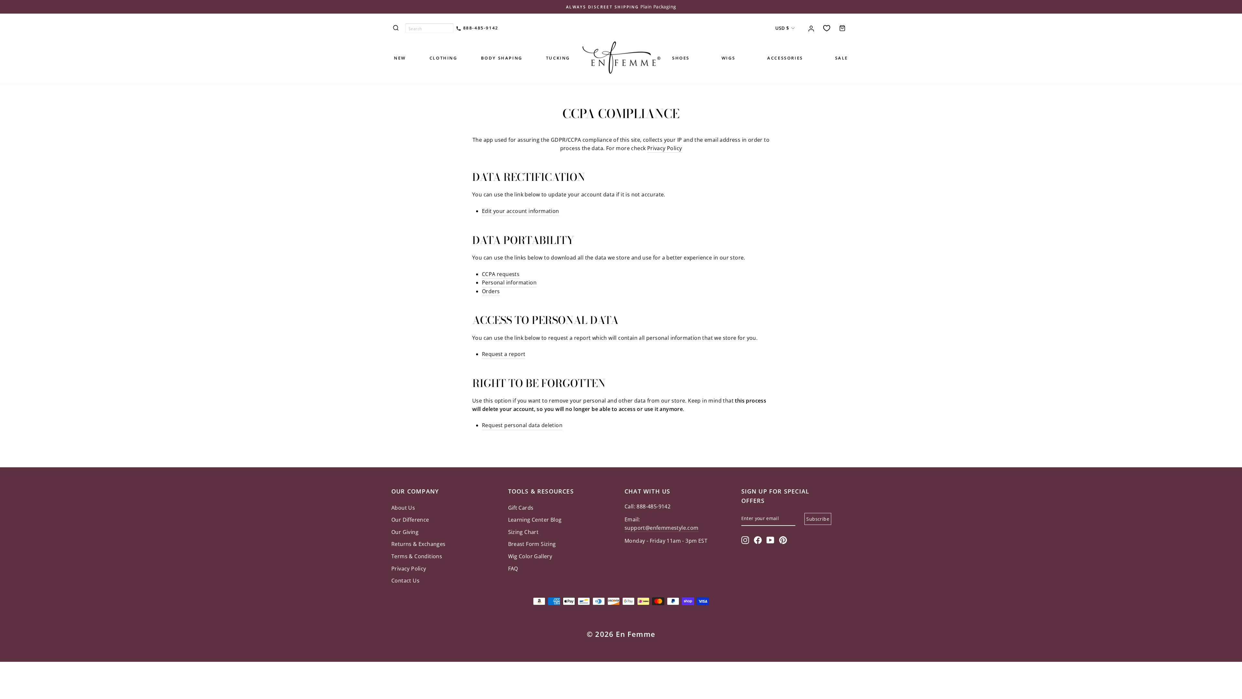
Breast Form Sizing (532, 544)
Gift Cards (521, 507)
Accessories (785, 58)
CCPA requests (500, 274)
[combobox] (429, 28)
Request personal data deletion (522, 425)
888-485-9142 (479, 28)
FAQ (513, 568)
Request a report (503, 354)
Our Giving (405, 532)
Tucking (558, 58)
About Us (403, 507)
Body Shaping (501, 58)
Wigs (728, 58)
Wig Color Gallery (530, 556)
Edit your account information (520, 211)
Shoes (681, 58)
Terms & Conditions (416, 556)
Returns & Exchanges (418, 544)
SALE (841, 58)
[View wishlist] (827, 28)
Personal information (509, 282)
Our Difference (410, 519)
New (400, 58)
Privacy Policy (664, 148)
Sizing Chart (523, 532)
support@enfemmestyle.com (662, 527)
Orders (491, 291)
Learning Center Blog (535, 519)
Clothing (443, 58)
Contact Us (405, 580)
